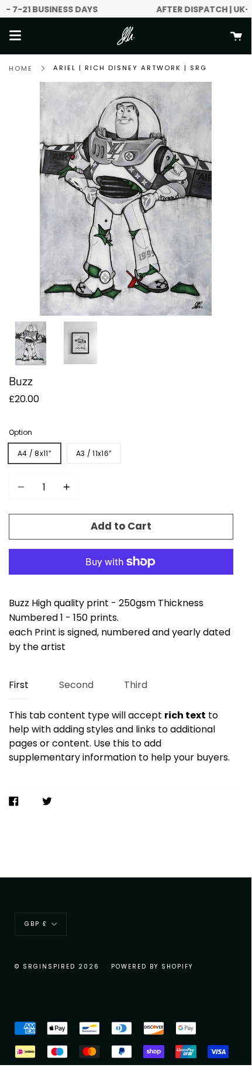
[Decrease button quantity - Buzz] (23, 487)
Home (21, 68)
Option (20, 432)
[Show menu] (15, 36)
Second (76, 685)
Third (135, 685)
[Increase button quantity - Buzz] (65, 487)
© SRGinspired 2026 (57, 966)
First (19, 685)
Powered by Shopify (152, 966)
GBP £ (36, 924)
